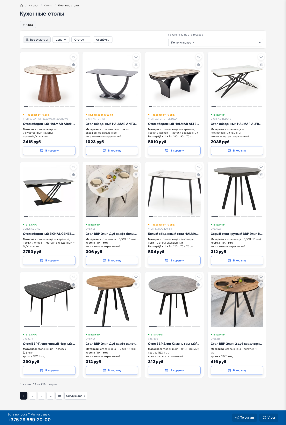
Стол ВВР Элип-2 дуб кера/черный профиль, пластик (237, 344)
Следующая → (76, 395)
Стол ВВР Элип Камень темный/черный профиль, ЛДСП (174, 344)
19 (59, 395)
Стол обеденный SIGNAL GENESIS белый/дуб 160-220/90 (49, 234)
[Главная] (21, 5)
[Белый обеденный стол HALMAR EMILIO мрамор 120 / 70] (174, 191)
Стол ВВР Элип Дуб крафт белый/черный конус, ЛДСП (112, 234)
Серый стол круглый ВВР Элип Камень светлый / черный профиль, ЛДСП (237, 234)
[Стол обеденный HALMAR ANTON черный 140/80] (112, 81)
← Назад (28, 24)
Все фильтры (39, 39)
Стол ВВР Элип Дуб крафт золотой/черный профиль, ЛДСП (112, 344)
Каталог (34, 5)
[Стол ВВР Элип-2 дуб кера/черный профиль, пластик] (237, 301)
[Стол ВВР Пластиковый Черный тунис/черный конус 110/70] (49, 301)
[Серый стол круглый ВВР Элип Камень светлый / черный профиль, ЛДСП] (237, 191)
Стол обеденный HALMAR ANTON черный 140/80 (112, 124)
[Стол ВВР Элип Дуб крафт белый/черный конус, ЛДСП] (112, 191)
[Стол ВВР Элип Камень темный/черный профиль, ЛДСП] (174, 301)
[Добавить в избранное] (73, 57)
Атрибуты (103, 39)
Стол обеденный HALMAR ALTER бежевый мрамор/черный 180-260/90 (174, 124)
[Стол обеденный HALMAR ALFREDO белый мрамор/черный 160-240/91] (237, 81)
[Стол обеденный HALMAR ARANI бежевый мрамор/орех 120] (49, 81)
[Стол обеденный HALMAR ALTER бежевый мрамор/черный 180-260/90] (174, 81)
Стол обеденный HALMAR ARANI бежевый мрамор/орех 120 (49, 124)
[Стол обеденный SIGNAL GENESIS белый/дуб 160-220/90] (49, 191)
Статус (79, 39)
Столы (48, 5)
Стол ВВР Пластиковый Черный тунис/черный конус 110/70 (49, 344)
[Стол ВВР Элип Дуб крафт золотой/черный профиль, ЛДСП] (112, 301)
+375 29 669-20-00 (29, 419)
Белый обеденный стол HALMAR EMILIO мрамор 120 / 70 (174, 234)
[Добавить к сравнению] (73, 65)
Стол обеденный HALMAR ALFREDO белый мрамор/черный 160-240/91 (237, 124)
